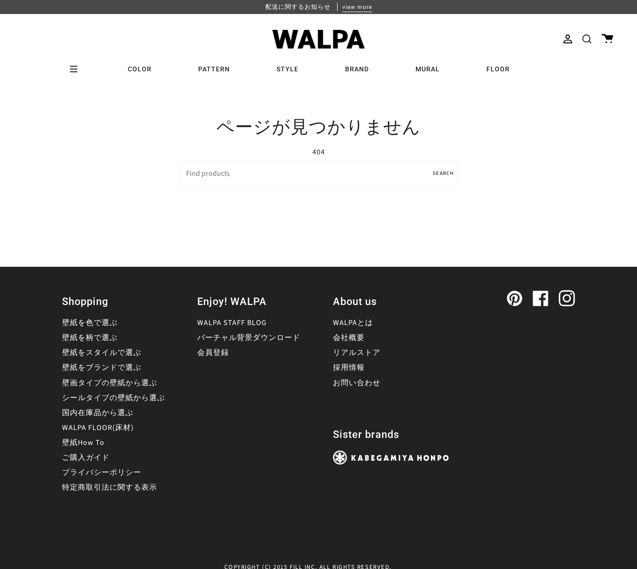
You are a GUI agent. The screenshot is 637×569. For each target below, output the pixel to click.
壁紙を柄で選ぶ (90, 338)
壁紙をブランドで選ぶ (101, 367)
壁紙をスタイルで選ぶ (101, 352)
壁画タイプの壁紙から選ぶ (109, 383)
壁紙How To (83, 442)
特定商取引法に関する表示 (109, 487)
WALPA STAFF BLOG (232, 323)
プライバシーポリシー (101, 472)
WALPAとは (353, 323)
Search (443, 173)
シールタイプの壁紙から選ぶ (113, 398)
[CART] (607, 39)
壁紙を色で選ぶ (90, 323)
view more (357, 7)
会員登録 (213, 352)
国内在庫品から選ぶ (97, 413)
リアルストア (357, 352)
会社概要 (349, 338)
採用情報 (349, 367)
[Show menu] (77, 69)
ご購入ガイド (86, 457)
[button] (586, 39)
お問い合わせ (357, 383)
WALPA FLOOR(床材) (98, 428)
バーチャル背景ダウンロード (248, 338)
